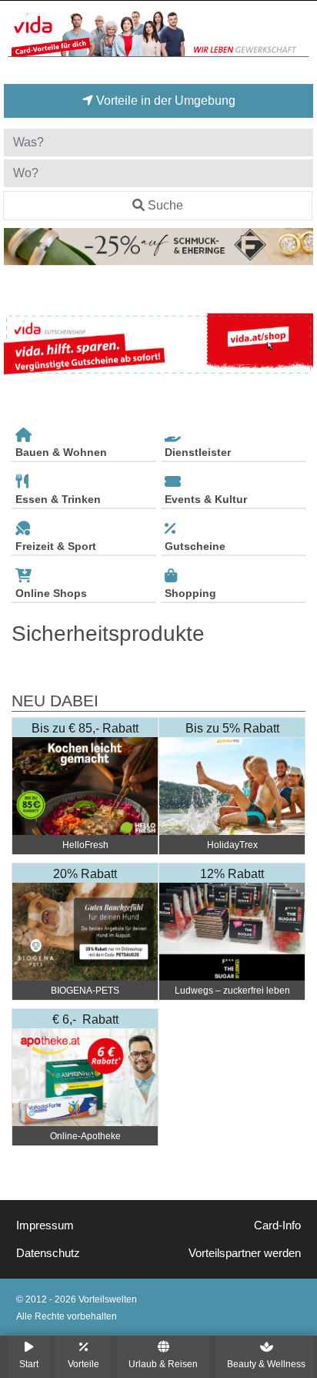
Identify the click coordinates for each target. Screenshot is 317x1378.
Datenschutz (48, 1253)
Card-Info (277, 1225)
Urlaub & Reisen (163, 1364)
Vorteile (83, 1364)
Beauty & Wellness (266, 1364)
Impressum (45, 1225)
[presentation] (18, 344)
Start (28, 1364)
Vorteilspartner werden (245, 1253)
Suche (165, 205)
